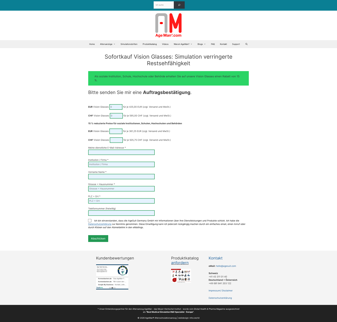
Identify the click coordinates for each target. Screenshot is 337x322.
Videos (165, 44)
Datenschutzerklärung (99, 224)
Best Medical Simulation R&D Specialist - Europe (170, 312)
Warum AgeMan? (181, 44)
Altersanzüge (106, 44)
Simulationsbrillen (129, 44)
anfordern (180, 262)
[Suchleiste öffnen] (246, 44)
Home (92, 44)
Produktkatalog (150, 44)
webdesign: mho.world (188, 318)
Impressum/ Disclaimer (221, 290)
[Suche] (179, 5)
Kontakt (223, 44)
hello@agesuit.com (226, 266)
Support (236, 44)
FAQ (213, 44)
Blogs (200, 44)
